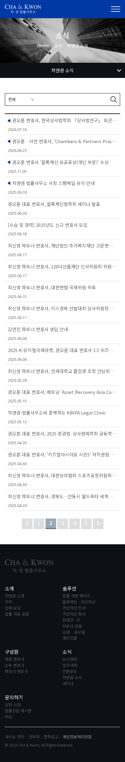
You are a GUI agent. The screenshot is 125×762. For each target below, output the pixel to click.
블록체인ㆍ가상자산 (78, 602)
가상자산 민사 (74, 608)
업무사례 (69, 665)
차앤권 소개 (14, 596)
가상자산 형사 (74, 614)
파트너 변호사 (16, 671)
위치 (8, 602)
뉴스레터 (69, 659)
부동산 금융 (72, 626)
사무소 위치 (14, 737)
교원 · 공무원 (73, 632)
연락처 (34, 737)
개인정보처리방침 (77, 737)
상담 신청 (13, 704)
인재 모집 (13, 608)
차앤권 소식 (72, 677)
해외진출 (69, 638)
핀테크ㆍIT (71, 620)
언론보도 (69, 671)
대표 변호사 (14, 659)
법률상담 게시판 (18, 710)
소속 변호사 (14, 665)
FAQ (8, 716)
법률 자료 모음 (17, 614)
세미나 (67, 683)
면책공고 (51, 737)
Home (43, 45)
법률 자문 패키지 (76, 596)
